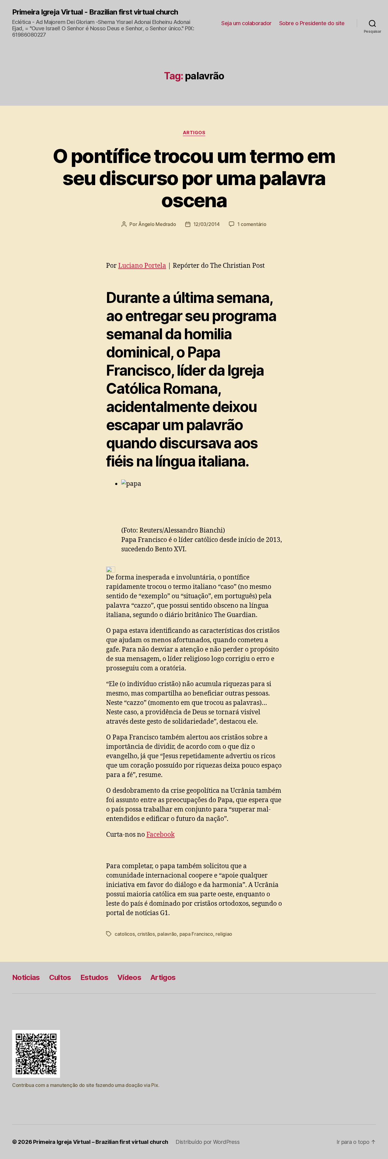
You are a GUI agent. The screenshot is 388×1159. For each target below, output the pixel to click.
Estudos (94, 977)
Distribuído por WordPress (207, 1142)
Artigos (194, 132)
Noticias (26, 977)
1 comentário (251, 224)
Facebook (160, 835)
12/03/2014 (206, 224)
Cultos (60, 977)
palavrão (167, 934)
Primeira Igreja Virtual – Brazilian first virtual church (100, 1142)
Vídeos (129, 977)
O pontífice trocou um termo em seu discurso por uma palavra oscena (194, 178)
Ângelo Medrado (157, 224)
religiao (224, 934)
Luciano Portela (142, 266)
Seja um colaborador (246, 23)
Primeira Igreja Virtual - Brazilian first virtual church (95, 12)
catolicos (125, 934)
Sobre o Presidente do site (312, 23)
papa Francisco (196, 934)
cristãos (146, 934)
